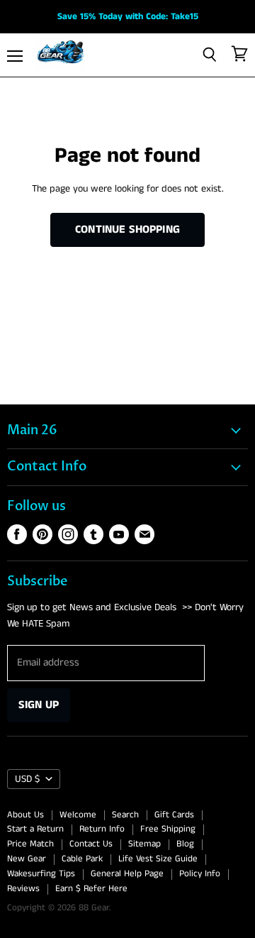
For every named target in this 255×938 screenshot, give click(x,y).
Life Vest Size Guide (158, 859)
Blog (185, 844)
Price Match (30, 844)
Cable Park (82, 859)
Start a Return (35, 829)
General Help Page (127, 874)
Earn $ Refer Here (91, 888)
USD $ (27, 779)
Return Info (102, 829)
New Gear (26, 859)
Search (125, 815)
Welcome (78, 815)
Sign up (38, 705)
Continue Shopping (127, 229)
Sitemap (144, 844)
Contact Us (91, 844)
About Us (25, 815)
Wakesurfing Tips (41, 874)
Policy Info (199, 874)
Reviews (23, 888)
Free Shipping (168, 829)
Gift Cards (174, 815)
